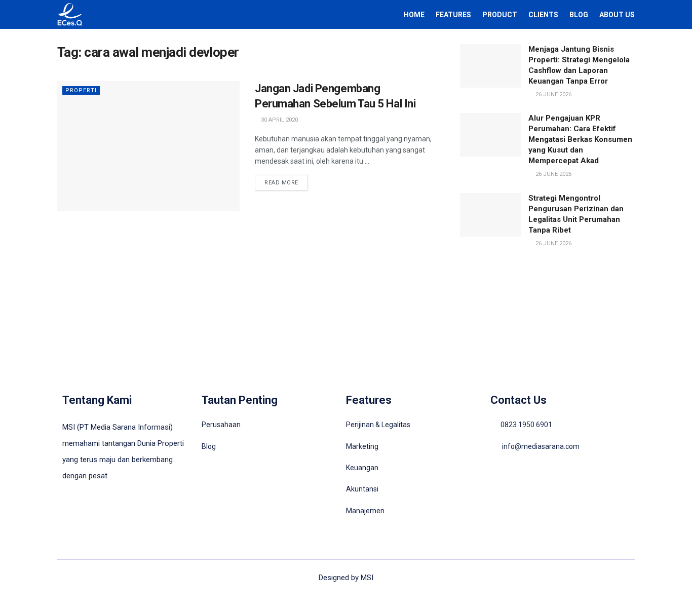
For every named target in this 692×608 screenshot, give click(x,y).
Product (499, 15)
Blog (578, 15)
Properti (81, 90)
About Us (617, 15)
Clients (543, 15)
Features (453, 15)
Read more (281, 182)
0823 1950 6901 (526, 425)
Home (414, 15)
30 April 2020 (278, 120)
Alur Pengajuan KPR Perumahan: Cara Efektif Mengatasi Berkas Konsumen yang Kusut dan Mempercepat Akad (580, 139)
